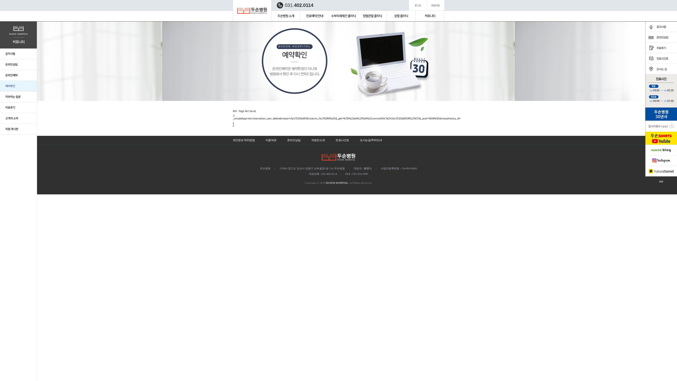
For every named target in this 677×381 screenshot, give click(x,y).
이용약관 (271, 140)
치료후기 (10, 107)
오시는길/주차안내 (371, 140)
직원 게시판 (11, 129)
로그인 (418, 5)
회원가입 (435, 5)
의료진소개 (318, 140)
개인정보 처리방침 (244, 140)
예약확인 (10, 86)
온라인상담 (11, 64)
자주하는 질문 (13, 96)
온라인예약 (11, 75)
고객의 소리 (11, 118)
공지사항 (10, 53)
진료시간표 (342, 140)
